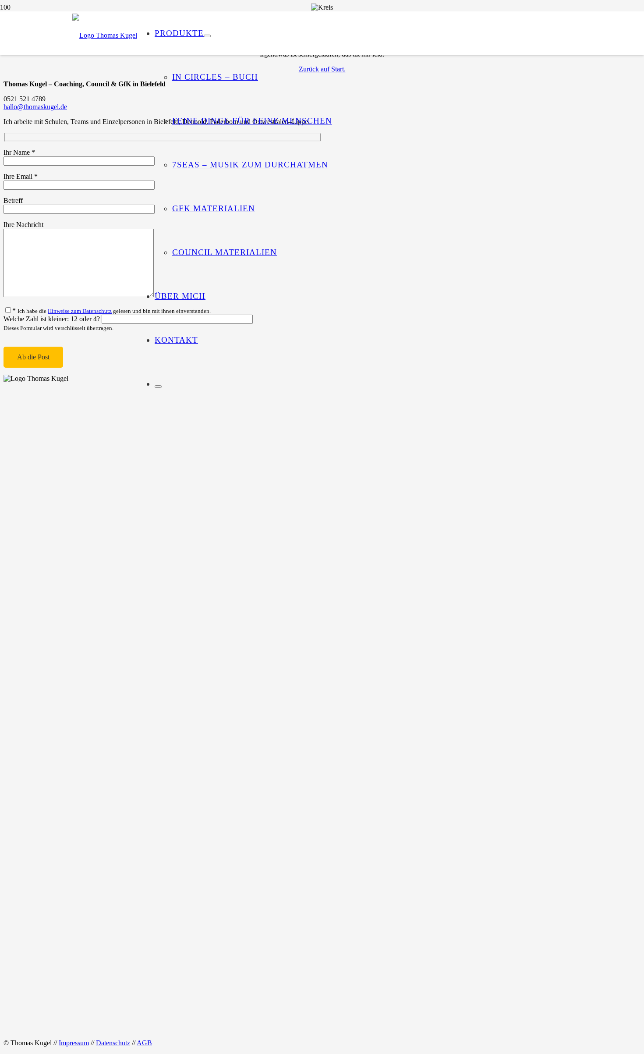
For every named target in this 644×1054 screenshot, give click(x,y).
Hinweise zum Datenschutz (80, 311)
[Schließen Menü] (158, 386)
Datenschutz (113, 1043)
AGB (144, 1043)
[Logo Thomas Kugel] (104, 35)
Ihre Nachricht (23, 224)
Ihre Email (21, 176)
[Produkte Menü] (207, 36)
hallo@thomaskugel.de (35, 106)
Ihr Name (19, 152)
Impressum (74, 1043)
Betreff (13, 200)
